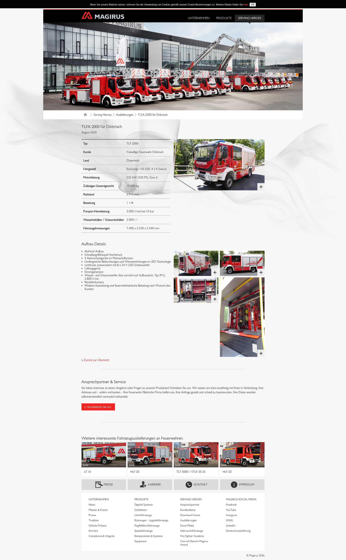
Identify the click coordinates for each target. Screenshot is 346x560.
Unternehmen (199, 18)
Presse (108, 484)
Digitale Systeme (143, 504)
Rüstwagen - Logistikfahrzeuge (151, 520)
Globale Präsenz (98, 525)
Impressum (246, 484)
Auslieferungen (124, 114)
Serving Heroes (249, 18)
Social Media (187, 525)
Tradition (94, 520)
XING (229, 520)
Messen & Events (98, 510)
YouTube (231, 510)
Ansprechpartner (189, 504)
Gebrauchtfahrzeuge (191, 530)
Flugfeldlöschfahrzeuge (146, 525)
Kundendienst (188, 510)
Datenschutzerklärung (238, 530)
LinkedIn (230, 525)
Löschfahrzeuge (143, 515)
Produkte (224, 18)
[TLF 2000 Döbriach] (219, 164)
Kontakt (200, 484)
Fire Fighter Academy (192, 536)
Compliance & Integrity (102, 536)
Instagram (231, 515)
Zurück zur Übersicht (96, 360)
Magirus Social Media (241, 499)
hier (246, 4)
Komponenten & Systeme (148, 536)
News (92, 504)
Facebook (231, 504)
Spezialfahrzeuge (143, 530)
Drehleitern (140, 510)
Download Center (190, 515)
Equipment (140, 541)
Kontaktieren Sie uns (99, 407)
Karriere (154, 484)
